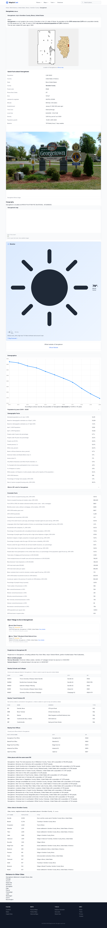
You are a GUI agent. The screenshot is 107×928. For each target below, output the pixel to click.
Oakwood (9, 838)
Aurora (8, 881)
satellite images (25, 238)
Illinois (27, 7)
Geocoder (57, 911)
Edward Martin (55, 654)
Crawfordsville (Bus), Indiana (24, 718)
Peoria (8, 890)
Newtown (9, 849)
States (7, 911)
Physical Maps (34, 909)
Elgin (7, 888)
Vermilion (38, 21)
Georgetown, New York (15, 783)
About (80, 909)
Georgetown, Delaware (14, 770)
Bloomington (9, 899)
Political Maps (33, 911)
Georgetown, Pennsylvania (16, 794)
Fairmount (9, 859)
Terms (80, 911)
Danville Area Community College (28, 682)
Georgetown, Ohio (13, 773)
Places (38, 2)
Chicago (8, 879)
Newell (9, 821)
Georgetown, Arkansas (14, 799)
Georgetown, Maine (13, 779)
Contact (81, 916)
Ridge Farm (10, 845)
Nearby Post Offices (14, 728)
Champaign (9, 892)
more (56, 811)
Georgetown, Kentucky (14, 764)
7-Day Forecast (12, 338)
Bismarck (9, 866)
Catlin (8, 835)
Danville (9, 818)
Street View (58, 914)
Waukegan (9, 896)
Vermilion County (34, 7)
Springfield (9, 886)
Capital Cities (9, 914)
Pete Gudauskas (79, 654)
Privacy (81, 914)
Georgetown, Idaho (13, 786)
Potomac (9, 852)
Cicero (8, 897)
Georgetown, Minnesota (15, 792)
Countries (8, 909)
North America (13, 7)
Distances (60, 2)
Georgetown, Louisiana (14, 788)
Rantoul (19, 715)
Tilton (8, 832)
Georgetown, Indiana (14, 775)
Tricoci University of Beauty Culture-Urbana (31, 689)
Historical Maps (34, 914)
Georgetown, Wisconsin (15, 797)
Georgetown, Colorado (14, 777)
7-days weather (60, 123)
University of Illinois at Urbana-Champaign (30, 692)
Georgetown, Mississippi (15, 790)
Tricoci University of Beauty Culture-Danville (31, 678)
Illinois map (60, 67)
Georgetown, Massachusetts (16, 768)
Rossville (9, 842)
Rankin (9, 869)
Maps (45, 2)
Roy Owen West (41, 654)
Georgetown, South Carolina (16, 766)
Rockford (8, 884)
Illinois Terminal (21, 711)
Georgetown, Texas (13, 762)
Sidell (8, 862)
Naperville (9, 882)
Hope (8, 856)
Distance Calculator (60, 909)
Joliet (7, 894)
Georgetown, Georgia (14, 781)
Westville (9, 828)
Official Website (53, 347)
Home (7, 7)
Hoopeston (10, 825)
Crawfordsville (21, 722)
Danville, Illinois (21, 708)
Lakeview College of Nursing (27, 685)
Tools (52, 2)
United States (21, 7)
